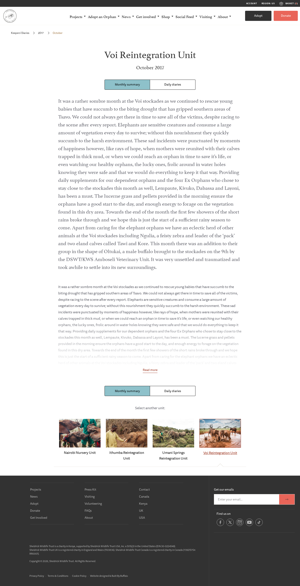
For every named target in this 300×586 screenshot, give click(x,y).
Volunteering (93, 503)
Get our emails (224, 489)
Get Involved (38, 517)
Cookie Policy (79, 576)
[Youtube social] (249, 525)
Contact (144, 489)
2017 (41, 33)
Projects (35, 489)
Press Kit (90, 489)
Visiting (90, 496)
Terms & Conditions (58, 576)
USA (142, 517)
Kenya (143, 503)
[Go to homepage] (9, 15)
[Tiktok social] (259, 525)
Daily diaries (172, 84)
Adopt (258, 15)
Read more (150, 369)
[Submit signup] (287, 499)
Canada (144, 496)
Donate (286, 15)
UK (141, 510)
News (34, 496)
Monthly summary (127, 84)
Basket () (292, 3)
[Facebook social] (220, 525)
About (89, 517)
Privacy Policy (36, 576)
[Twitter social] (230, 525)
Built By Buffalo (120, 576)
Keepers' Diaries (20, 33)
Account (251, 3)
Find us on (224, 513)
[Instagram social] (240, 525)
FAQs (88, 510)
